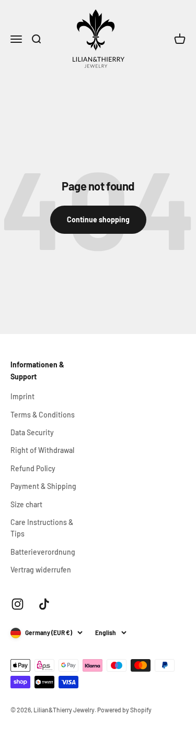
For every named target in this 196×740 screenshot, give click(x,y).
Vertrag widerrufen (40, 569)
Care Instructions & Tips (41, 528)
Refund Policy (32, 468)
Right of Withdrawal (42, 450)
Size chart (26, 504)
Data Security (32, 432)
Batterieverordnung (42, 551)
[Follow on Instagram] (17, 604)
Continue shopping (98, 219)
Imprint (22, 396)
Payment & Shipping (43, 486)
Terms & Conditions (42, 414)
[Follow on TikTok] (44, 604)
